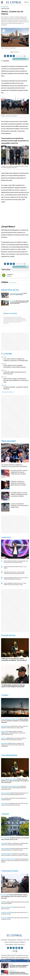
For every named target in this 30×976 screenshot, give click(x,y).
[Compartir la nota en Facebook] (5, 56)
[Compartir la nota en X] (7, 56)
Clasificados (20, 940)
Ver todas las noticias (7, 392)
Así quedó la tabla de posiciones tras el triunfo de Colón (14, 372)
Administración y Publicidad (8, 957)
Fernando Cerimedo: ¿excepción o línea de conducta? (15, 387)
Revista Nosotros (12, 940)
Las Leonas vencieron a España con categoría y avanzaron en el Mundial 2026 (15, 358)
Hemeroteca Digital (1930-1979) (9, 955)
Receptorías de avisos (23, 955)
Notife (15, 944)
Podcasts (6, 942)
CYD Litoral (26, 940)
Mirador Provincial (14, 942)
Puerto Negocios (9, 944)
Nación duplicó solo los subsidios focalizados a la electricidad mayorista (14, 365)
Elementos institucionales (22, 957)
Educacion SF (21, 944)
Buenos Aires (13, 282)
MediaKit (21, 959)
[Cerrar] (27, 58)
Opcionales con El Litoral (12, 959)
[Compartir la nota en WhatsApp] (10, 56)
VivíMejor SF (22, 942)
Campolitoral (4, 940)
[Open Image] (3, 30)
